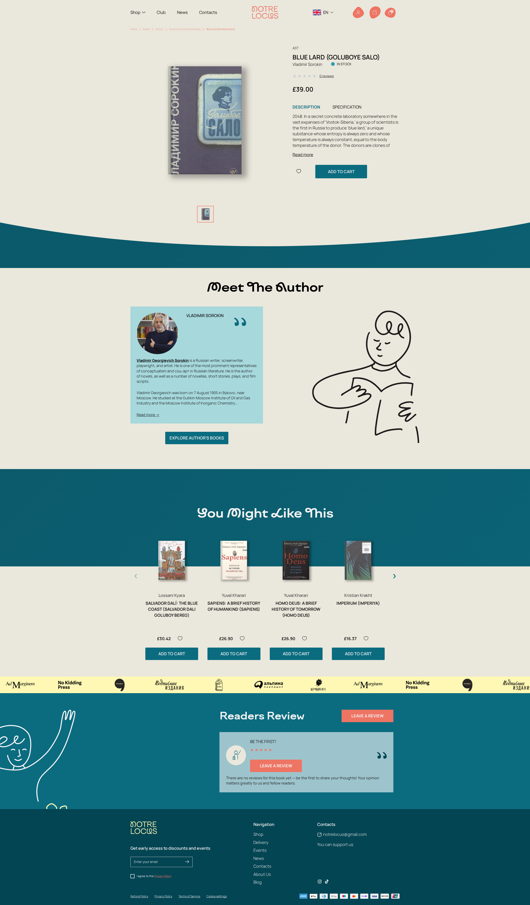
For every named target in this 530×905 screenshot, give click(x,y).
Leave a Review (367, 716)
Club (161, 12)
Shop (135, 12)
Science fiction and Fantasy (185, 29)
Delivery (260, 842)
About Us (262, 874)
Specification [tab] (346, 107)
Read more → (148, 414)
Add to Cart (341, 171)
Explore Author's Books (197, 438)
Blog (257, 882)
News (182, 12)
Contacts (208, 12)
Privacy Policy (162, 876)
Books (146, 29)
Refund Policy (139, 896)
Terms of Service (189, 896)
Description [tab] (306, 107)
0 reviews (326, 76)
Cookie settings (216, 896)
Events (259, 850)
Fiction (159, 29)
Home (133, 29)
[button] (394, 576)
